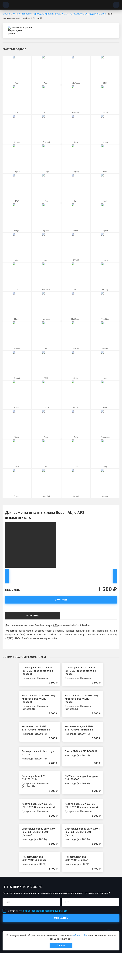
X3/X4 (65, 13)
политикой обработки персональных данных (43, 911)
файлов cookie (79, 935)
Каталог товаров (22, 13)
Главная (7, 13)
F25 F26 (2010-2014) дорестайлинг (88, 13)
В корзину (61, 599)
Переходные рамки (43, 13)
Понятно (61, 945)
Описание (32, 615)
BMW (57, 13)
